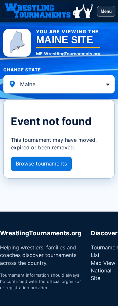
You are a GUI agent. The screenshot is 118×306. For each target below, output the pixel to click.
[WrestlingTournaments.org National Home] (48, 11)
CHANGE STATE (22, 69)
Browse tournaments (41, 163)
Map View (103, 263)
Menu (106, 11)
